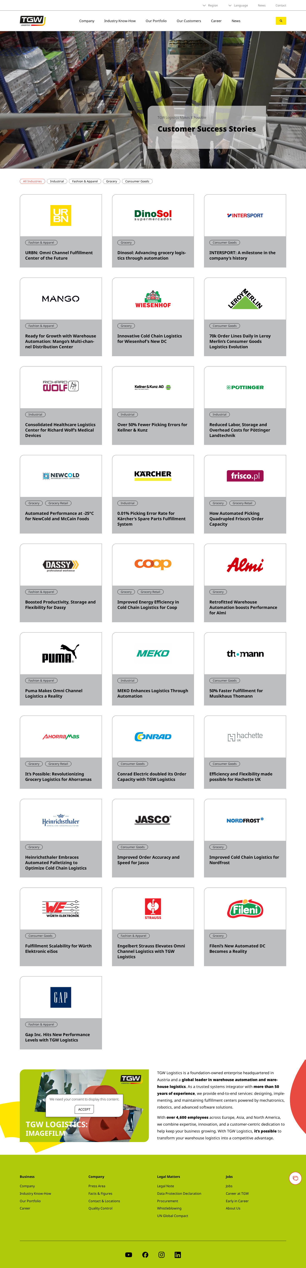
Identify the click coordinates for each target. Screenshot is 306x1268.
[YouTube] (128, 1254)
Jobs (229, 1186)
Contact (281, 5)
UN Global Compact (172, 1215)
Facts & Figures (100, 1193)
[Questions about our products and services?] (295, 1178)
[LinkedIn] (178, 1254)
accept (84, 1109)
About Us (233, 1208)
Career (216, 21)
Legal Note (165, 1186)
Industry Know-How (120, 21)
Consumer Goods (137, 181)
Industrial (57, 181)
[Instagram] (161, 1254)
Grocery (111, 181)
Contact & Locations (104, 1201)
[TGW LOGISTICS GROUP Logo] (33, 20)
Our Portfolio (156, 21)
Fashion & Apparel (85, 181)
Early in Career (237, 1201)
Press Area (96, 1186)
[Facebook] (145, 1254)
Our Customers (189, 21)
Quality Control (100, 1208)
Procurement (167, 1201)
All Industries (32, 181)
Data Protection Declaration (179, 1193)
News (262, 5)
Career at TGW (237, 1193)
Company (86, 21)
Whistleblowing (169, 1208)
